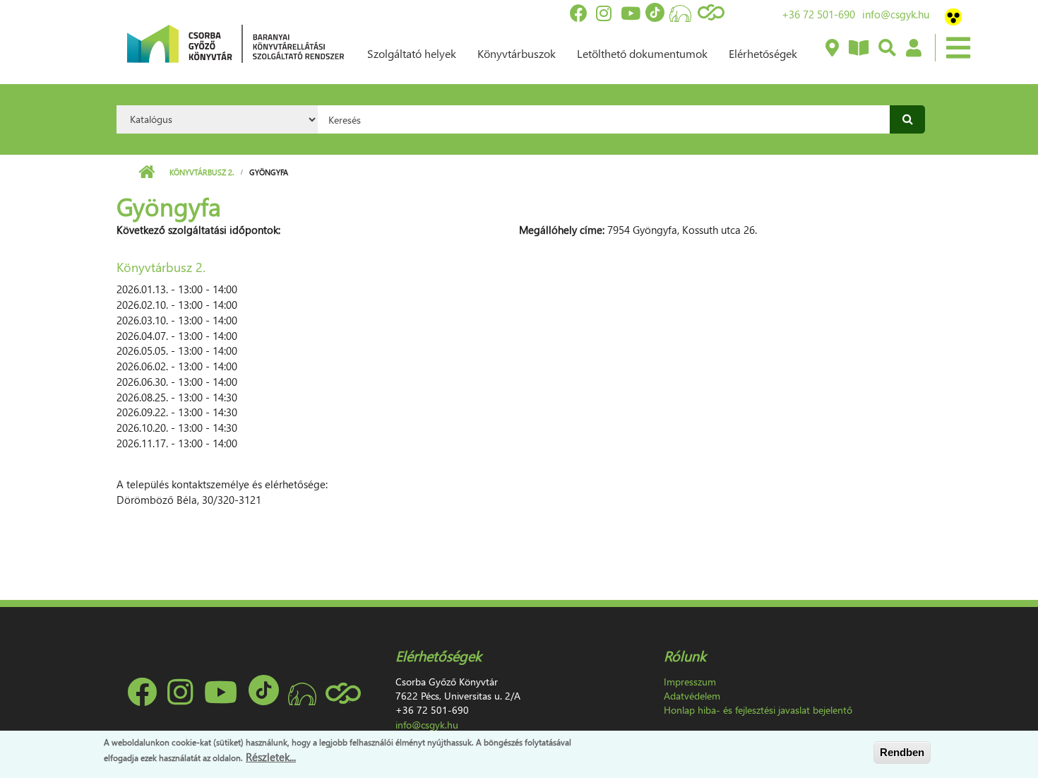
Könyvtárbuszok (516, 53)
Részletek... (271, 756)
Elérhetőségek (763, 53)
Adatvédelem (692, 695)
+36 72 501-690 (818, 14)
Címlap (146, 172)
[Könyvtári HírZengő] (858, 49)
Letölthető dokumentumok (642, 53)
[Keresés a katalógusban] (886, 49)
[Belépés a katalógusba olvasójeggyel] (913, 49)
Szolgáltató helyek (411, 53)
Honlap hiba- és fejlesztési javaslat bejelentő (758, 710)
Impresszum (690, 681)
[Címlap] (235, 42)
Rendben (902, 752)
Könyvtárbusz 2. (201, 172)
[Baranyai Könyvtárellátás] (831, 49)
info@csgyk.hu (895, 14)
